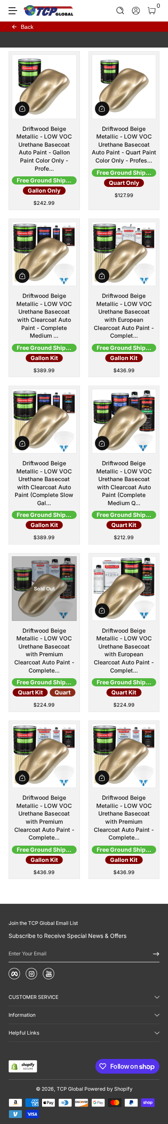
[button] (120, 11)
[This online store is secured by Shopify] (23, 1066)
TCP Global (70, 1089)
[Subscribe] (153, 953)
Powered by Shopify (108, 1089)
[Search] (120, 11)
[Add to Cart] (22, 109)
